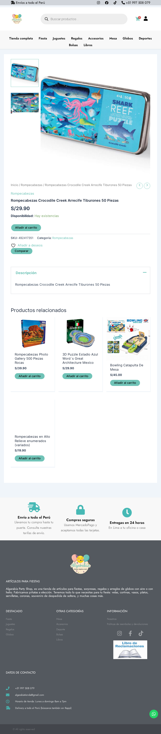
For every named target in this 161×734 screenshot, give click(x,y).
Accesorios (95, 38)
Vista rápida (33, 346)
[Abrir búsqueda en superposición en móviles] (84, 19)
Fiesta (43, 38)
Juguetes (59, 38)
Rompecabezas (31, 185)
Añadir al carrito (26, 227)
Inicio (14, 185)
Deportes (145, 38)
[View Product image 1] (25, 73)
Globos (128, 38)
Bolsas (73, 45)
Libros (88, 45)
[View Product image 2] (25, 103)
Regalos (76, 38)
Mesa (113, 38)
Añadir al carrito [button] (30, 376)
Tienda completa (21, 38)
